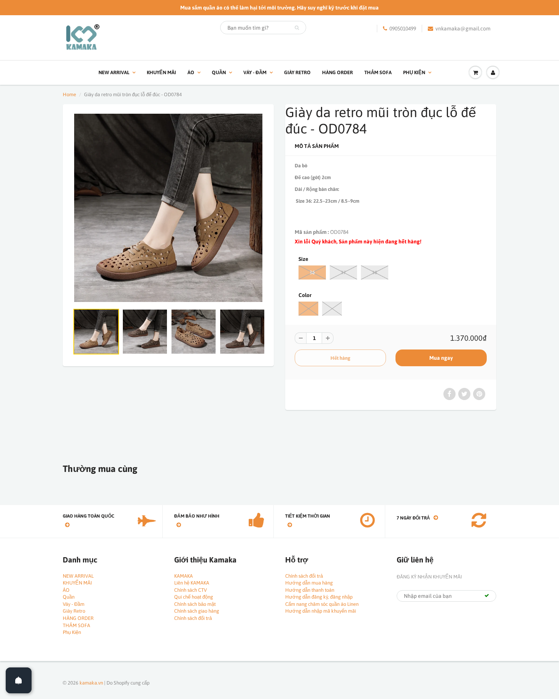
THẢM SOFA (378, 72)
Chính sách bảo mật (195, 604)
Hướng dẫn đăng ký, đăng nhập (319, 597)
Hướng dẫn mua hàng (309, 583)
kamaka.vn (91, 683)
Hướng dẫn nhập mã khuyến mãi (320, 611)
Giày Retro (297, 72)
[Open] (19, 680)
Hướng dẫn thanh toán (309, 590)
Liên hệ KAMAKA (191, 583)
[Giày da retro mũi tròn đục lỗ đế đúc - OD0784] (168, 208)
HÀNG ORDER (337, 72)
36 (312, 272)
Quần (219, 72)
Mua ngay (441, 358)
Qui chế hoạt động (193, 597)
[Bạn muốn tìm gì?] (296, 28)
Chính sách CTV (190, 590)
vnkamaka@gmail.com (463, 28)
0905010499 (402, 28)
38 (374, 272)
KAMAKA (183, 576)
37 (343, 272)
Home (69, 94)
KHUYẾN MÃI (161, 72)
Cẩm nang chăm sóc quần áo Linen (322, 604)
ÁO (190, 72)
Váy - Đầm (255, 72)
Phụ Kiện (414, 72)
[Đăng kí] (486, 595)
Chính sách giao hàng (196, 611)
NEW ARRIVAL (113, 72)
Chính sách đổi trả (193, 618)
